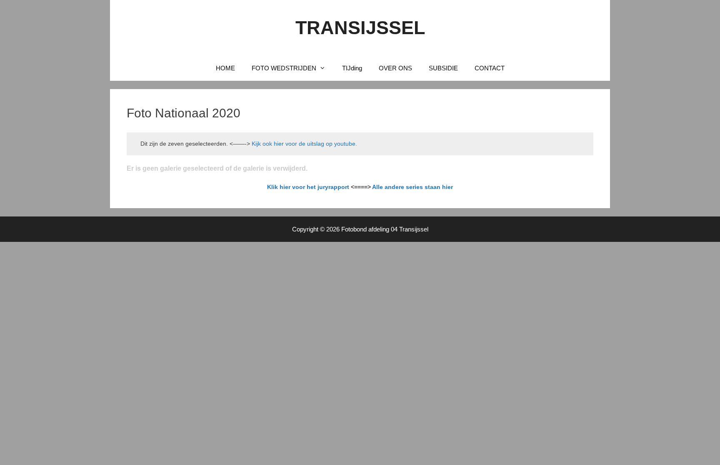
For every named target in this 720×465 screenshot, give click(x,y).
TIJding (352, 68)
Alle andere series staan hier (412, 187)
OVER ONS (395, 68)
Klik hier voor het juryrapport (308, 187)
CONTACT (490, 68)
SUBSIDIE (443, 68)
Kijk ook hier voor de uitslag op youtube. (303, 143)
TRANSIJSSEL (360, 27)
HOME (225, 68)
